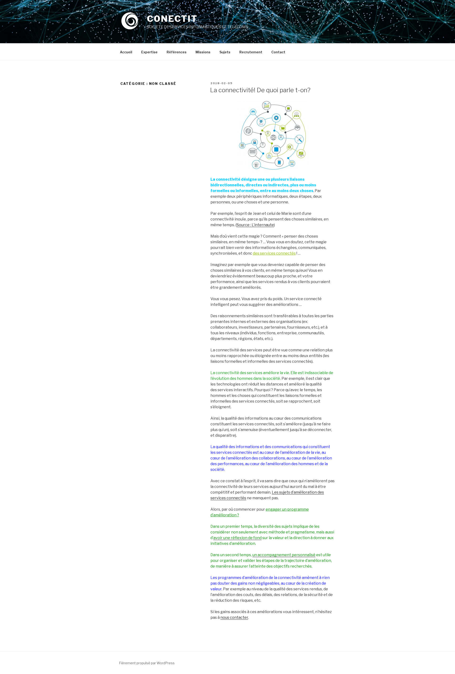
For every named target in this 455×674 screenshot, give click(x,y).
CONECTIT (172, 19)
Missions (203, 52)
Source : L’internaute (255, 225)
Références (177, 52)
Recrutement (250, 52)
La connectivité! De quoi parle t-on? (260, 90)
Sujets (224, 52)
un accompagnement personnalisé (283, 555)
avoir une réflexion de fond (237, 538)
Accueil (126, 52)
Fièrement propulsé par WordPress (147, 663)
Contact (278, 52)
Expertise (149, 52)
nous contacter (234, 617)
